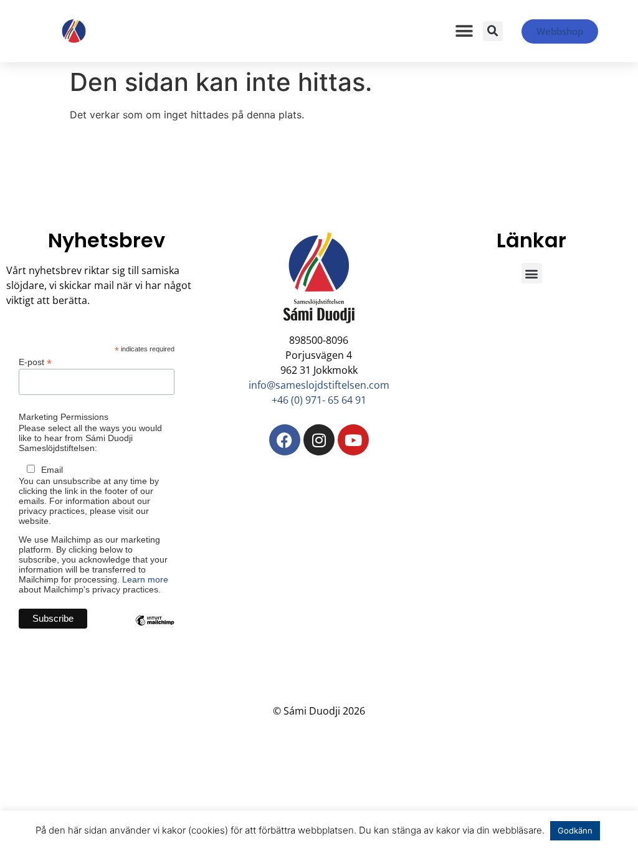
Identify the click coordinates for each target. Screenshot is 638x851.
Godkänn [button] (575, 830)
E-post (35, 361)
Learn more (145, 579)
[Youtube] (353, 439)
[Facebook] (284, 439)
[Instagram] (319, 439)
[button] (464, 31)
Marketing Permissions (63, 416)
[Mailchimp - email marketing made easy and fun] (154, 630)
